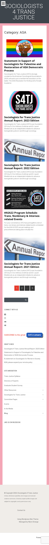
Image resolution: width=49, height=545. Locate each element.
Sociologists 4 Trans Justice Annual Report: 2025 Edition (24, 349)
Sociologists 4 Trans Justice (24, 12)
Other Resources (10, 390)
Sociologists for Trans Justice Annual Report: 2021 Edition (22, 265)
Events (6, 404)
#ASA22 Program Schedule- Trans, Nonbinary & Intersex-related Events (22, 216)
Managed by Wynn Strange (28, 522)
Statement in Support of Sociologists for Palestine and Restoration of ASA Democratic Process (23, 65)
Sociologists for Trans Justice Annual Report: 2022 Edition (22, 166)
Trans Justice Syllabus (12, 376)
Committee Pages (10, 399)
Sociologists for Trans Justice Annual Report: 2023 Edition (22, 118)
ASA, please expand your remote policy (18, 362)
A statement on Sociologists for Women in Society (22, 359)
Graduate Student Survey (13, 385)
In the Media (8, 409)
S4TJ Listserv (34, 335)
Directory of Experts (11, 381)
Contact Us (21, 510)
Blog (6, 413)
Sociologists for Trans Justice (14, 395)
